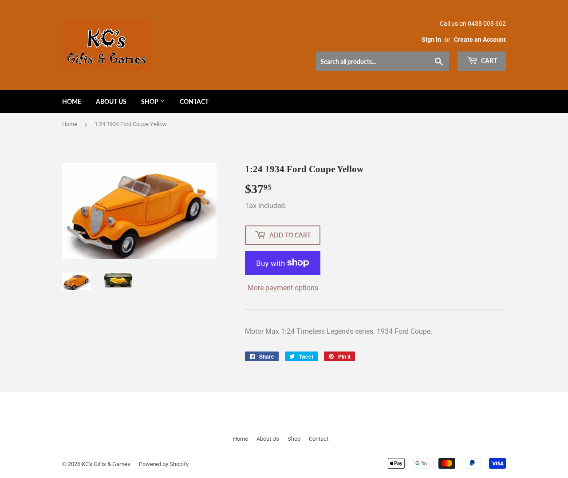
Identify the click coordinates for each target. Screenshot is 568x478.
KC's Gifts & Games (106, 464)
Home (71, 101)
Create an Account (480, 39)
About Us (111, 101)
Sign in (431, 39)
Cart (488, 60)
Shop (150, 101)
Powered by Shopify (164, 464)
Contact (194, 101)
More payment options (283, 288)
